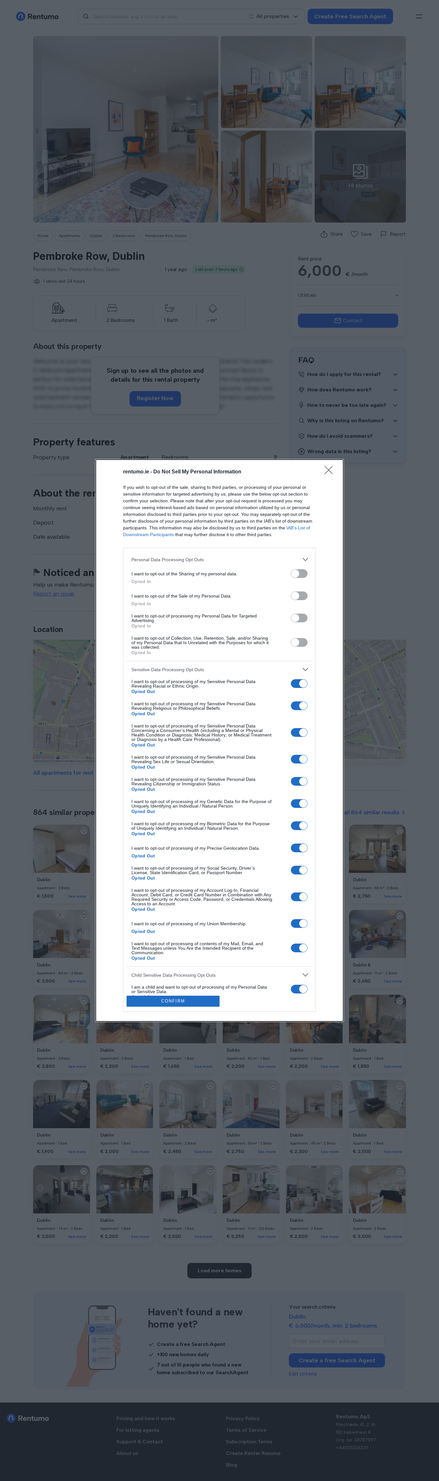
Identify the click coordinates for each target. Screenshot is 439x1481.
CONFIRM (173, 1001)
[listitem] (219, 559)
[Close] (331, 472)
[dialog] (219, 740)
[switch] (299, 573)
